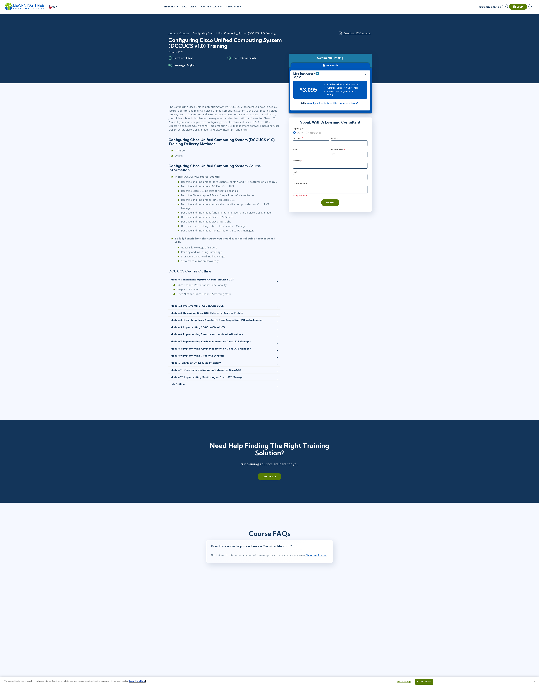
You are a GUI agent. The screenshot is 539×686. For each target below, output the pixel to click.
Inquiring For (298, 128)
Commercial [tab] (332, 65)
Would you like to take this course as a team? (332, 103)
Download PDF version (357, 33)
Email (296, 149)
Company (297, 160)
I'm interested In (300, 183)
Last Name (336, 138)
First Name (298, 138)
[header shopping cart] (531, 6)
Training (169, 6)
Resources (232, 6)
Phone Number (338, 149)
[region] (269, 681)
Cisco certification (316, 555)
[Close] (534, 681)
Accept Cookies (424, 681)
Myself (300, 133)
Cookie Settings (404, 681)
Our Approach (210, 6)
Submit (330, 202)
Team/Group (315, 133)
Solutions (188, 6)
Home (172, 33)
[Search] (505, 6)
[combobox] (334, 154)
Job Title (296, 172)
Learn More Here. (137, 681)
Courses (184, 33)
